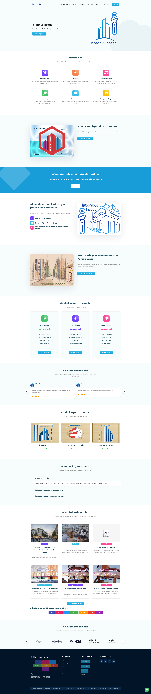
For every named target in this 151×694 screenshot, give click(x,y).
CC (67, 612)
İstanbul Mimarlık (106, 445)
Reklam (45, 544)
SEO (91, 612)
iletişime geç (45, 352)
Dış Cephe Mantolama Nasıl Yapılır (45, 588)
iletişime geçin (39, 34)
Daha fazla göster (76, 604)
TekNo (83, 612)
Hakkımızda (65, 661)
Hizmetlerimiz (65, 670)
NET (52, 662)
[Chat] (147, 690)
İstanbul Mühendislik (75, 445)
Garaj (74, 612)
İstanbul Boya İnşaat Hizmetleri (106, 588)
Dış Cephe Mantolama (44, 585)
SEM (99, 612)
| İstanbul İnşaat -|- (86, 273)
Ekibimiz (64, 667)
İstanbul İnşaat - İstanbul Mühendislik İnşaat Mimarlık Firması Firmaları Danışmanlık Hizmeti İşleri (92, 688)
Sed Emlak (75, 547)
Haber (40, 688)
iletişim (75, 186)
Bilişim (37, 665)
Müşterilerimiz (66, 664)
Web (59, 612)
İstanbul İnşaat (45, 445)
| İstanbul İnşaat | (85, 138)
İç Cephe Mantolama (75, 585)
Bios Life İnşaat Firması (106, 547)
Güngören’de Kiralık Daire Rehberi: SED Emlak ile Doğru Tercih (45, 550)
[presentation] (27, 391)
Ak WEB (83, 675)
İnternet (46, 665)
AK (52, 612)
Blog (45, 662)
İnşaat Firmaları (106, 544)
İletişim (83, 678)
